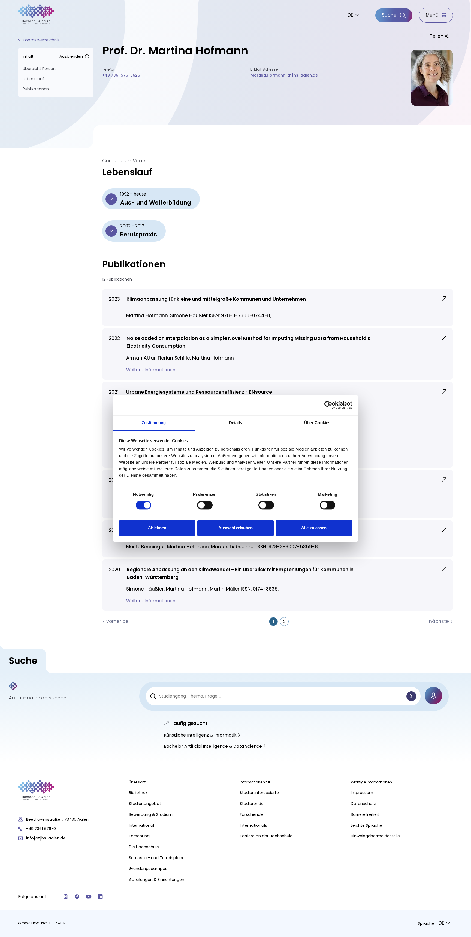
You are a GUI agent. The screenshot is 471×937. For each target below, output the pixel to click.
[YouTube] (89, 896)
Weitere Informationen (151, 370)
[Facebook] (77, 896)
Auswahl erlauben (235, 527)
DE (350, 15)
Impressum (362, 792)
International (141, 825)
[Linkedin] (100, 896)
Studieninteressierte (259, 792)
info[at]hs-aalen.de (45, 838)
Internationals (253, 825)
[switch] (205, 505)
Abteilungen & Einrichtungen (156, 879)
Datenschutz (363, 803)
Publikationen (36, 89)
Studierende (252, 803)
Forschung (139, 836)
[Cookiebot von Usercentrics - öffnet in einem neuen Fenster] (328, 405)
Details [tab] (235, 422)
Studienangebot (145, 803)
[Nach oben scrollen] (457, 791)
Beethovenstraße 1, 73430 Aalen (57, 819)
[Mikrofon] (433, 695)
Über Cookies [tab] (317, 422)
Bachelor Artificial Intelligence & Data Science (213, 746)
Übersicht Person (39, 68)
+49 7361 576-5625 (121, 75)
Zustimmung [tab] (154, 422)
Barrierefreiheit (365, 814)
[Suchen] (411, 696)
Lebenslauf (33, 78)
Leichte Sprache (366, 825)
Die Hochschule (144, 847)
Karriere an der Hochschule (266, 836)
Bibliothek (138, 792)
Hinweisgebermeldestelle (375, 836)
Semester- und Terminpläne (157, 857)
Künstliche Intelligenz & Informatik (200, 735)
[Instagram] (65, 896)
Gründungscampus (148, 868)
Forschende (251, 814)
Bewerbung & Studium (151, 814)
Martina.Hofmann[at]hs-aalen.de (284, 75)
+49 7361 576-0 (41, 828)
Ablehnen (157, 527)
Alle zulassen (314, 527)
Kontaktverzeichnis (41, 40)
